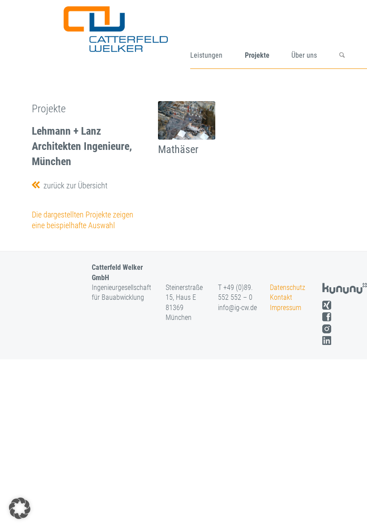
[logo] (126, 37)
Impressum (285, 307)
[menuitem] (217, 37)
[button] (19, 508)
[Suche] (353, 37)
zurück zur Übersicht (73, 185)
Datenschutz (287, 287)
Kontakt (281, 297)
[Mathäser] (186, 120)
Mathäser (178, 149)
